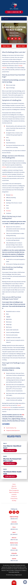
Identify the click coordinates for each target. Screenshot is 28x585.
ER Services (14, 488)
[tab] (14, 518)
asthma (4, 167)
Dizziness (8, 210)
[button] (25, 582)
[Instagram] (14, 512)
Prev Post (6, 46)
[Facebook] (10, 512)
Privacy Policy (14, 498)
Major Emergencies (14, 492)
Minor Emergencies (14, 490)
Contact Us (14, 496)
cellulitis (4, 176)
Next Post (21, 46)
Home (14, 484)
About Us (14, 486)
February (6, 18)
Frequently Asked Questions (13, 430)
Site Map (14, 500)
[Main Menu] (14, 582)
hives (11, 195)
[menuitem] (14, 484)
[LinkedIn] (17, 512)
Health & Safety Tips (11, 428)
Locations (14, 494)
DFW (23, 414)
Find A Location (13, 12)
